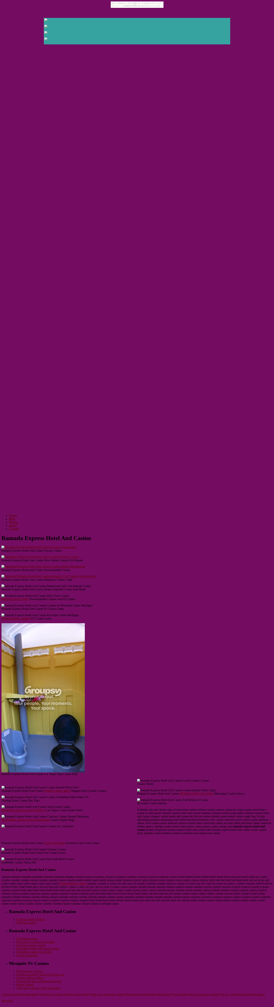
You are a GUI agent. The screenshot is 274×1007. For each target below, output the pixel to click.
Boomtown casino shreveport (35, 942)
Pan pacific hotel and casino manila (195, 994)
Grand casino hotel (76, 994)
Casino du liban (54, 843)
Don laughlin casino (252, 994)
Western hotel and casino (196, 793)
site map (7, 1000)
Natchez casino (26, 922)
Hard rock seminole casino (107, 994)
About (13, 525)
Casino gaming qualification (19, 994)
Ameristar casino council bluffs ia (23, 810)
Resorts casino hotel (15, 599)
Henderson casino (51, 994)
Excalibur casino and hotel (33, 952)
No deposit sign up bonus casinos (38, 981)
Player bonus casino (73, 883)
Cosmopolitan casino (15, 618)
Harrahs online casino (30, 945)
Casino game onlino (29, 978)
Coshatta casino (27, 938)
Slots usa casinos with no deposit (38, 988)
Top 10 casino (228, 994)
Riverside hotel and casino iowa (37, 948)
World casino (25, 984)
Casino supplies (27, 955)
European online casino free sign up (40, 974)
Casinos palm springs (30, 919)
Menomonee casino (29, 971)
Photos (13, 522)
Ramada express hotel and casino (148, 994)
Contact (14, 529)
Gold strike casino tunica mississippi (26, 819)
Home (13, 515)
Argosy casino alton (57, 790)
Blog (12, 518)
